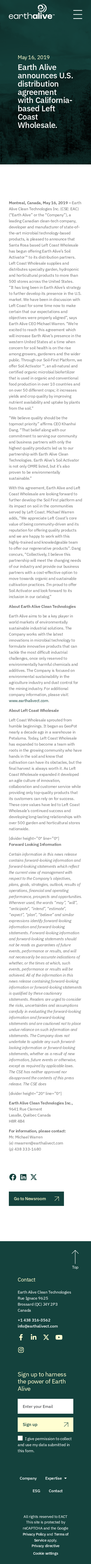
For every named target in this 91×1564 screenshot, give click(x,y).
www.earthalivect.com (28, 700)
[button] (13, 1177)
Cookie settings (45, 1553)
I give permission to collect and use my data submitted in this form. (45, 1444)
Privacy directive (45, 1545)
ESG (36, 1490)
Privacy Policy (34, 1534)
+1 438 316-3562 (34, 1320)
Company (28, 1478)
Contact (56, 1490)
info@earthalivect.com (38, 1326)
